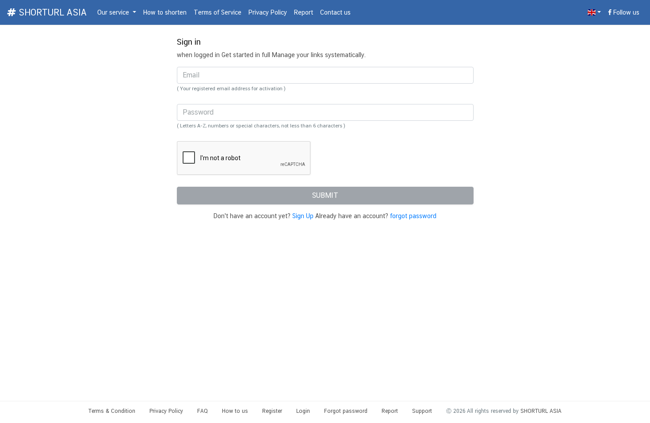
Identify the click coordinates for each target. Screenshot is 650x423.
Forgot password (345, 411)
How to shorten (165, 12)
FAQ (202, 411)
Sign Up (303, 215)
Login (303, 411)
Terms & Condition (111, 411)
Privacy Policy (268, 12)
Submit (325, 195)
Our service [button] (114, 12)
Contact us (335, 12)
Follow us (625, 12)
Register (272, 411)
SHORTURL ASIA (51, 12)
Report (303, 12)
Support (422, 411)
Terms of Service (217, 12)
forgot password (413, 215)
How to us (235, 411)
